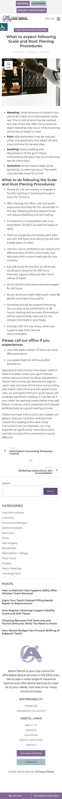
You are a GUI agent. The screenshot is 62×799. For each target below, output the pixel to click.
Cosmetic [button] (8, 517)
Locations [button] (38, 3)
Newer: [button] (31, 450)
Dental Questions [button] (31, 739)
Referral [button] (23, 3)
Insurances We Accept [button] (31, 710)
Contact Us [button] (31, 762)
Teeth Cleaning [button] (11, 568)
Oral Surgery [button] (9, 543)
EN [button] (47, 18)
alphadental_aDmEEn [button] (37, 52)
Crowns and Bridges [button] (15, 522)
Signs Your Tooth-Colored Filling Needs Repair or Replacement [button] (27, 602)
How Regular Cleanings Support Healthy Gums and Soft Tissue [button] (28, 612)
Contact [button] (31, 744)
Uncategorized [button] (11, 573)
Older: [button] (35, 470)
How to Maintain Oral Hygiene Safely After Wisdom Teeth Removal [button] (29, 592)
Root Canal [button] (9, 558)
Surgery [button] (42, 30)
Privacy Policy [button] (45, 771)
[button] (4, 27)
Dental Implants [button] (12, 527)
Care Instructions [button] (26, 30)
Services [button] (31, 730)
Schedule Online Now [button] (46, 795)
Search (6, 483)
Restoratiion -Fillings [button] (15, 553)
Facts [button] (5, 537)
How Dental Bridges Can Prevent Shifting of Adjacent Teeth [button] (30, 632)
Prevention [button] (9, 548)
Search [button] (50, 491)
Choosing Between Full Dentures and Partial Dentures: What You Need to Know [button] (29, 622)
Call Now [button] (16, 795)
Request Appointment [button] (31, 10)
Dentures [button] (8, 532)
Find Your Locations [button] (31, 753)
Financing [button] (31, 706)
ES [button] (52, 18)
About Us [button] (31, 725)
